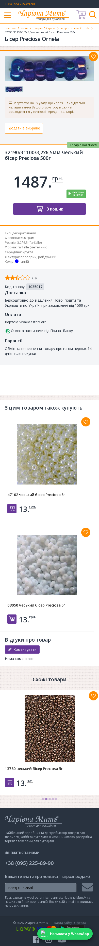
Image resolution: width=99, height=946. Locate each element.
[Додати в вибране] (93, 56)
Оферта (80, 923)
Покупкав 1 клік (78, 194)
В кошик (54, 209)
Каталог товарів (31, 28)
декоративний (24, 233)
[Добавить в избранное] (85, 421)
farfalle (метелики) (32, 247)
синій (25, 261)
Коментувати (24, 649)
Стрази (51, 28)
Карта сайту (63, 923)
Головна (10, 28)
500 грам (27, 237)
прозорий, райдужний (38, 257)
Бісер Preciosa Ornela (74, 28)
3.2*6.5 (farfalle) (29, 242)
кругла (28, 252)
